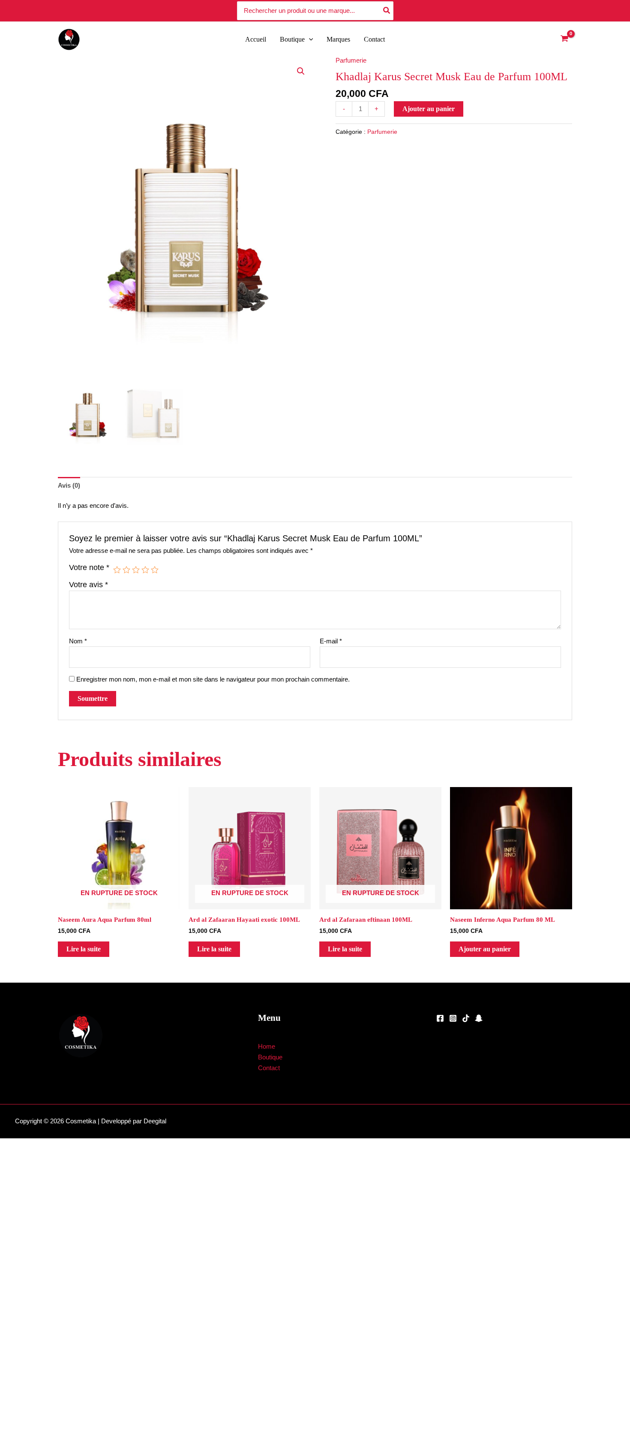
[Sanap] (479, 1018)
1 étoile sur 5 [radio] (117, 569)
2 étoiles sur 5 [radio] (126, 569)
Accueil (255, 39)
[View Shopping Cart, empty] (564, 39)
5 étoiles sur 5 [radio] (155, 569)
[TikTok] (466, 1018)
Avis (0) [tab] (69, 485)
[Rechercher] (387, 11)
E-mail (331, 641)
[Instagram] (453, 1018)
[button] (309, 39)
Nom (78, 641)
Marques (338, 39)
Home (266, 1046)
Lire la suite (83, 949)
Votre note (89, 567)
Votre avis (88, 584)
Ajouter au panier (428, 108)
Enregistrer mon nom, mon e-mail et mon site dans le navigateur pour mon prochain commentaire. (213, 679)
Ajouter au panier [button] (485, 949)
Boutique (292, 39)
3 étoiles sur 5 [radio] (136, 569)
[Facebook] (440, 1018)
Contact (374, 39)
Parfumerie (351, 60)
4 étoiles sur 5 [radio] (145, 569)
